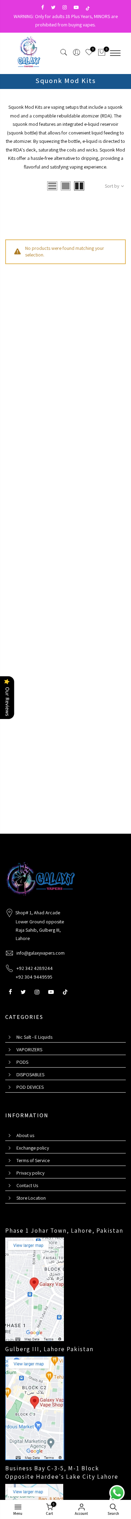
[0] (101, 53)
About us (25, 1135)
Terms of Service (33, 1160)
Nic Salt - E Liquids (34, 1037)
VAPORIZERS (29, 1049)
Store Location (31, 1198)
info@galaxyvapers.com (40, 953)
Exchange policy (32, 1148)
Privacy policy (30, 1173)
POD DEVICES (30, 1087)
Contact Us (27, 1185)
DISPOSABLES (30, 1074)
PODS (22, 1062)
